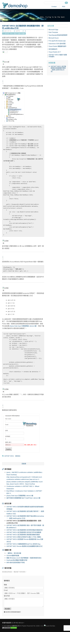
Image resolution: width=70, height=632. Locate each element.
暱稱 (5, 585)
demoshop (14, 5)
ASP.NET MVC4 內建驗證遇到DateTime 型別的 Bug (23, 544)
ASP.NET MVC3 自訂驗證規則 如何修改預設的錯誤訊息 (24, 530)
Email (6, 590)
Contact (54, 6)
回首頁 (24, 464)
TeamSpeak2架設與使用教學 (58, 35)
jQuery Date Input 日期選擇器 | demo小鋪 (23, 326)
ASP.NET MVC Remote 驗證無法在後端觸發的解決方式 (24, 546)
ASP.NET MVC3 (9, 456)
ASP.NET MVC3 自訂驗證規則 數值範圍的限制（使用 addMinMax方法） (23, 26)
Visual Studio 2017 (55, 52)
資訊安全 (17, 456)
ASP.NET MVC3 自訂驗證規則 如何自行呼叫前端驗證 (23, 532)
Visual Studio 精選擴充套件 (57, 46)
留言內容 (7, 596)
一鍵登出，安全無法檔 (13, 553)
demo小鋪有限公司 (13, 626)
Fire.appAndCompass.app (57, 41)
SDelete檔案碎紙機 (12, 555)
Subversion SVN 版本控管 (57, 43)
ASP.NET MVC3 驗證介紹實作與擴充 (58, 56)
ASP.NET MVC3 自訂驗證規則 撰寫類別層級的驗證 (23, 535)
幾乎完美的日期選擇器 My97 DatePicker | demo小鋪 (23, 498)
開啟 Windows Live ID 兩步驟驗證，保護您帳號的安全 (23, 558)
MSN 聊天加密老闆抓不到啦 (15, 562)
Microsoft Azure (54, 38)
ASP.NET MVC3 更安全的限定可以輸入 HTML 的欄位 (23, 537)
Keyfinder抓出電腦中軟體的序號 (16, 560)
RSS (63, 6)
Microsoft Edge (53, 29)
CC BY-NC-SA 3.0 (17, 623)
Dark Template (53, 32)
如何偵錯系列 (53, 49)
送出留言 (7, 609)
